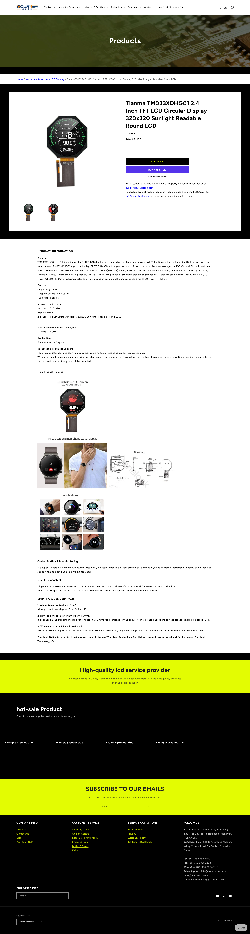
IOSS (75, 850)
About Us (21, 829)
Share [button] (132, 133)
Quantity (130, 146)
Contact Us (22, 833)
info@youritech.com (137, 196)
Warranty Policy (137, 837)
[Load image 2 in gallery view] (53, 211)
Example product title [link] (19, 742)
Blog (18, 837)
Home (19, 79)
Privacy (132, 833)
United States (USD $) (29, 922)
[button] (49, 7)
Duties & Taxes (80, 846)
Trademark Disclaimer (140, 842)
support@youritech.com (140, 187)
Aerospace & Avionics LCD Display (44, 79)
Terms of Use (135, 829)
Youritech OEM (24, 842)
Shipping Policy (81, 842)
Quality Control (81, 833)
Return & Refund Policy (85, 837)
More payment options (157, 177)
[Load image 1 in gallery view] (28, 211)
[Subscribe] (148, 806)
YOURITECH (229, 921)
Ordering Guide (80, 829)
